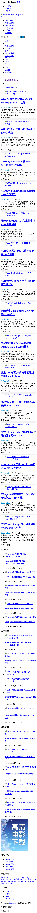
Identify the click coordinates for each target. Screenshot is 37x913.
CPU (6, 883)
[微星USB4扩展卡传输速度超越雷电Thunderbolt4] (18, 367)
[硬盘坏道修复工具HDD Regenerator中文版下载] (20, 692)
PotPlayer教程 (9, 20)
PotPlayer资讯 (9, 28)
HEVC (7, 61)
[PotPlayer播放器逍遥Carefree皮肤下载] (19, 604)
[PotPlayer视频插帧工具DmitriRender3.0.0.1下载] (20, 711)
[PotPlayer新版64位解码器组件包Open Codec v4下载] (20, 674)
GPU (6, 59)
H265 (11, 879)
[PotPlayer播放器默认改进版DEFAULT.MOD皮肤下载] (20, 556)
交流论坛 (8, 9)
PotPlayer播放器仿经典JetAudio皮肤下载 (20, 577)
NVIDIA (8, 58)
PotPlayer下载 (9, 25)
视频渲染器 (9, 72)
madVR (34, 879)
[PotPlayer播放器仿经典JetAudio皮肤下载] (20, 572)
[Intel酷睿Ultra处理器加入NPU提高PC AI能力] (18, 306)
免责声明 (9, 891)
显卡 (6, 41)
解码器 (7, 48)
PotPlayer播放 (9, 56)
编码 (6, 51)
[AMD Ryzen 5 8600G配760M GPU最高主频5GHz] (18, 156)
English (7, 11)
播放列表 (10, 881)
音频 (12, 883)
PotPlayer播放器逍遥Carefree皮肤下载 (19, 608)
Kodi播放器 (9, 6)
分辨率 (23, 881)
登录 (18, 2)
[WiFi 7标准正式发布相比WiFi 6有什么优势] (18, 124)
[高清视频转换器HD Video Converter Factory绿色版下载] (20, 638)
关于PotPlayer (10, 899)
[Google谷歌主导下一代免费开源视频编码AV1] (20, 769)
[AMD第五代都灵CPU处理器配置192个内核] (18, 246)
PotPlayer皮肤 (9, 23)
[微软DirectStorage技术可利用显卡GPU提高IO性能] (18, 519)
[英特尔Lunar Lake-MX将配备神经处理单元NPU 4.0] (18, 427)
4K (26, 881)
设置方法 (8, 64)
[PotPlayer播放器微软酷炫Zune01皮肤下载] (20, 617)
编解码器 (8, 33)
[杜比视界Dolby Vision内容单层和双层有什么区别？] (20, 786)
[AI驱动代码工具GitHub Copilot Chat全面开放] (18, 186)
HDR (18, 879)
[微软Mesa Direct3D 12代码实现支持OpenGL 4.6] (18, 397)
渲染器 (7, 70)
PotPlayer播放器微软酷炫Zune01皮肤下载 (20, 622)
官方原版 (8, 30)
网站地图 (9, 894)
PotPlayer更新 (9, 859)
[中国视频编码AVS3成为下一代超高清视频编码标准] (20, 805)
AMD (7, 67)
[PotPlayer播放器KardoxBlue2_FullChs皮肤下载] (20, 588)
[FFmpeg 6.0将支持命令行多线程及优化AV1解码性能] (18, 489)
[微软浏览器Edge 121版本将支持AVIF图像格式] (18, 216)
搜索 (22, 37)
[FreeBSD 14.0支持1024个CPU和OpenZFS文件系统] (18, 459)
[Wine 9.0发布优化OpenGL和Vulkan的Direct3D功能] (18, 94)
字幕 (6, 43)
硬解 (2, 878)
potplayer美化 (9, 53)
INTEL (7, 66)
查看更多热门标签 (11, 80)
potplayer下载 (12, 878)
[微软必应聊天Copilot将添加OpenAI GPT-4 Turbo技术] (18, 338)
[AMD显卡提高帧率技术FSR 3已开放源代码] (18, 276)
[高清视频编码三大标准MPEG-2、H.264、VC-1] (20, 752)
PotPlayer (12, 903)
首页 (2, 87)
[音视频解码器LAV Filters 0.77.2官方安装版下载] (20, 656)
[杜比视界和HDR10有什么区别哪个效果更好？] (20, 734)
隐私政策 (9, 896)
